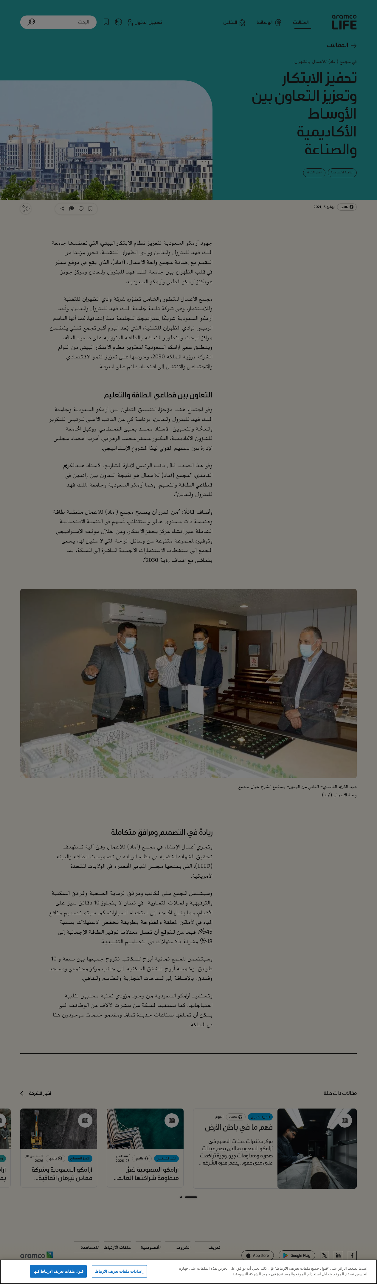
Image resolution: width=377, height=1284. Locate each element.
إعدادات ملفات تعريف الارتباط (119, 1271)
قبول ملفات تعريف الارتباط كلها (58, 1271)
